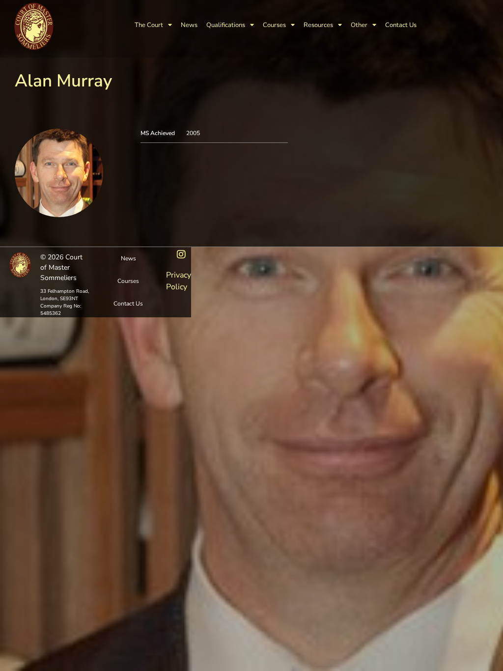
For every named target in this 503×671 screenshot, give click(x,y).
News (189, 25)
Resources (318, 25)
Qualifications (225, 25)
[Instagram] (181, 254)
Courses (274, 25)
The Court (149, 25)
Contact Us (401, 25)
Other (359, 25)
